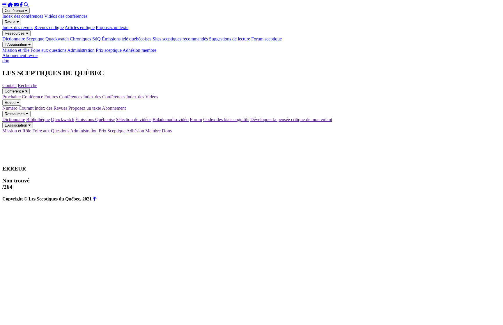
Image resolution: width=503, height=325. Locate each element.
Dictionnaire (13, 119)
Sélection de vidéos (133, 119)
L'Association (16, 44)
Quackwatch (57, 38)
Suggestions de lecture (229, 38)
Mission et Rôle (16, 130)
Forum (196, 119)
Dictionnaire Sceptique (23, 38)
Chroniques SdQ (85, 38)
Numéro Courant (17, 108)
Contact (9, 85)
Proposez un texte (112, 27)
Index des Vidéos (142, 96)
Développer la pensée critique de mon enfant (291, 119)
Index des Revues (51, 108)
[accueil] (10, 4)
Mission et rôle (15, 50)
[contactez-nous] (16, 4)
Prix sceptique (109, 50)
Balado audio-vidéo (171, 119)
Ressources (15, 33)
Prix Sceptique (112, 130)
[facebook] (21, 4)
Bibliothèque (38, 119)
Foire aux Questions (50, 130)
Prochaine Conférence (22, 96)
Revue (11, 22)
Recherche (27, 85)
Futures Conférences (63, 96)
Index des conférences (22, 16)
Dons (167, 130)
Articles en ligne (80, 27)
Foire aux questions (48, 50)
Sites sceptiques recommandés (180, 38)
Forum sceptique (266, 38)
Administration (81, 50)
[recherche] (26, 4)
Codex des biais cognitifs (226, 119)
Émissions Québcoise (95, 119)
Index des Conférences (104, 96)
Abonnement (114, 108)
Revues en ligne (49, 27)
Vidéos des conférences (65, 16)
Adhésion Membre (143, 130)
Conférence (15, 10)
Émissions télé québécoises (126, 38)
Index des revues (17, 27)
